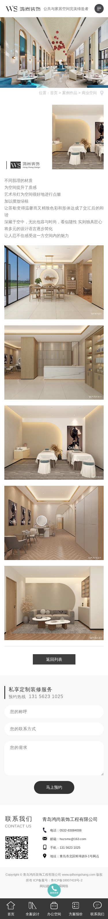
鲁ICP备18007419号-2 (66, 880)
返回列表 (54, 659)
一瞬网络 (62, 886)
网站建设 (46, 886)
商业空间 (89, 93)
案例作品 (69, 93)
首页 (54, 93)
